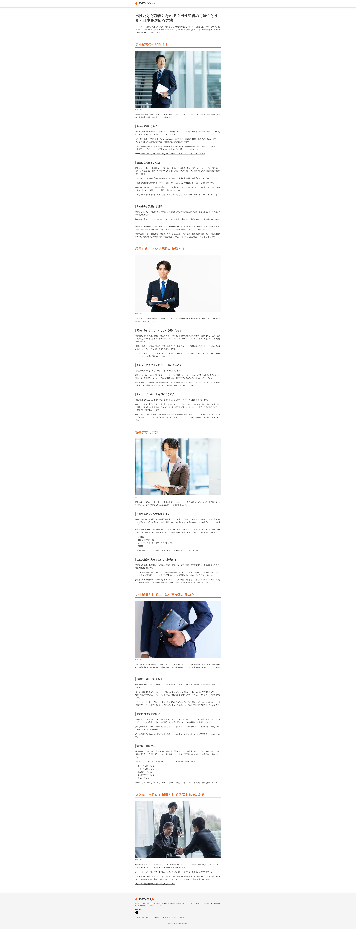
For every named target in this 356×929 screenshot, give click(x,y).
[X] (136, 912)
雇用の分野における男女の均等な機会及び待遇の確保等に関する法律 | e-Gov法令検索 (172, 154)
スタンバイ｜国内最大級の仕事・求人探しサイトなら (155, 884)
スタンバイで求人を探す (142, 917)
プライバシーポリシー (169, 917)
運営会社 (182, 917)
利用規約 (156, 917)
